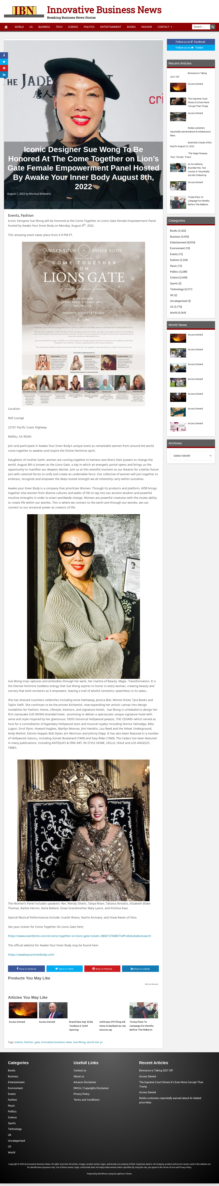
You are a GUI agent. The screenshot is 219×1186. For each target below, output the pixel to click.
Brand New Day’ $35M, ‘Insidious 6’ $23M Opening (81, 1025)
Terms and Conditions (87, 1099)
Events (13, 215)
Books (131, 26)
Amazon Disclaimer (85, 1082)
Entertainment (110, 26)
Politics (89, 26)
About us (79, 1076)
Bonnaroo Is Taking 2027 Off (156, 1070)
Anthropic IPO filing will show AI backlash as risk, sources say (112, 1025)
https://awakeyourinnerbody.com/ (31, 954)
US (31, 26)
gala (37, 1042)
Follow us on (190, 41)
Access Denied (17, 1021)
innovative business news (56, 1042)
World (19, 26)
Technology (177, 289)
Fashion (146, 26)
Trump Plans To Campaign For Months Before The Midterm (142, 1025)
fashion (28, 1042)
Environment (177, 248)
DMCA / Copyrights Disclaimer (91, 1088)
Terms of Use (169, 1167)
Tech (59, 26)
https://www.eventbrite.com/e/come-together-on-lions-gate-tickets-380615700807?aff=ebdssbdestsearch (79, 936)
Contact (164, 26)
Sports (174, 283)
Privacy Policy (81, 1093)
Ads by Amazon (151, 984)
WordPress (103, 1173)
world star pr (95, 1042)
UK (171, 295)
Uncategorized (178, 300)
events (19, 1042)
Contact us (80, 1070)
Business (44, 26)
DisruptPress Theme (122, 1173)
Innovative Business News (104, 9)
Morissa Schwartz (40, 193)
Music (173, 265)
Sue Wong (79, 1042)
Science (73, 26)
